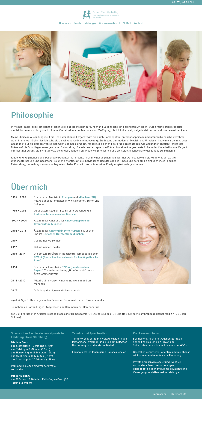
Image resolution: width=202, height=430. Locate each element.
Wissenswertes (108, 23)
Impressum (159, 394)
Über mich (65, 23)
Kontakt (138, 23)
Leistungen (90, 23)
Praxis (77, 23)
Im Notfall (125, 23)
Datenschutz (178, 394)
